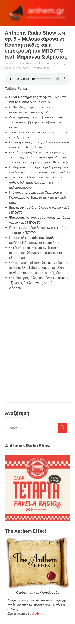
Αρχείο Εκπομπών (16, 67)
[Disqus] (37, 346)
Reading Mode (41, 67)
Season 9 (58, 63)
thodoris (37, 613)
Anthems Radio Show (36, 63)
